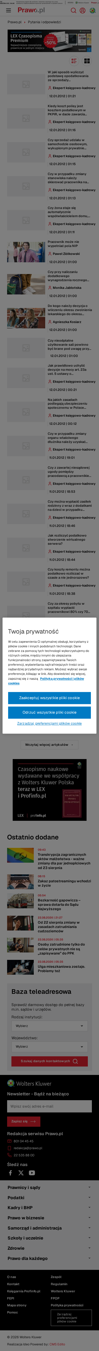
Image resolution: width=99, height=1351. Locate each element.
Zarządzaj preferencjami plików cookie (49, 723)
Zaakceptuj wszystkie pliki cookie (49, 697)
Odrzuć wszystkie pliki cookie (50, 712)
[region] (50, 675)
